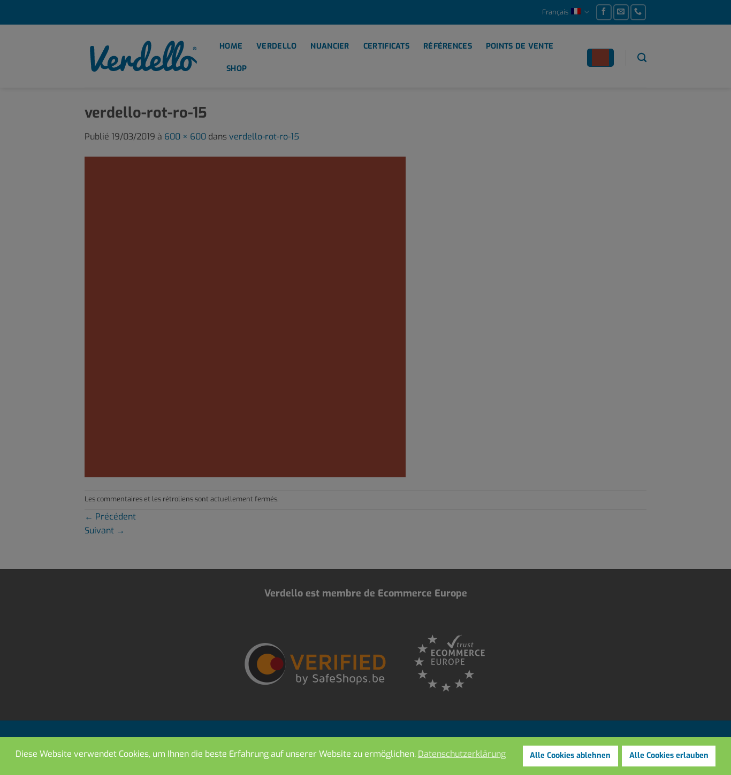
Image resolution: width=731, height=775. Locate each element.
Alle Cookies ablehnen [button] (570, 755)
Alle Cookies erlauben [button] (669, 755)
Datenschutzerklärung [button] (462, 753)
